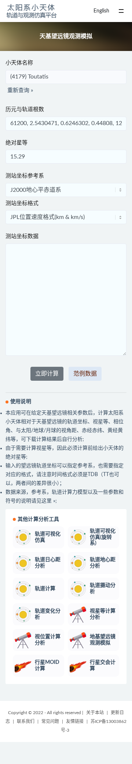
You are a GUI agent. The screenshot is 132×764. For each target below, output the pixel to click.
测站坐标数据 (22, 236)
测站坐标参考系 (25, 176)
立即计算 (47, 374)
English (101, 11)
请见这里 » (43, 501)
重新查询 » (20, 90)
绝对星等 (16, 143)
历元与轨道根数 (25, 109)
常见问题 (50, 721)
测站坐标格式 (22, 203)
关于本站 (95, 712)
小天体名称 (19, 63)
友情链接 (75, 721)
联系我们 (25, 721)
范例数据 (85, 374)
